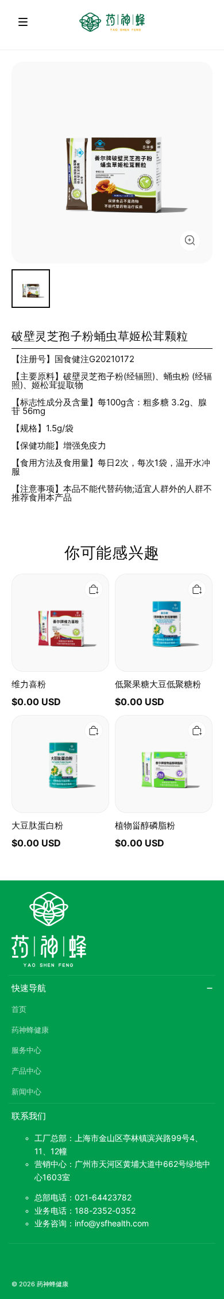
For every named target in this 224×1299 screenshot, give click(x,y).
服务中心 (26, 1050)
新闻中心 (26, 1091)
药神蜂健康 (30, 1030)
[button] (22, 21)
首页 (18, 1009)
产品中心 (26, 1071)
